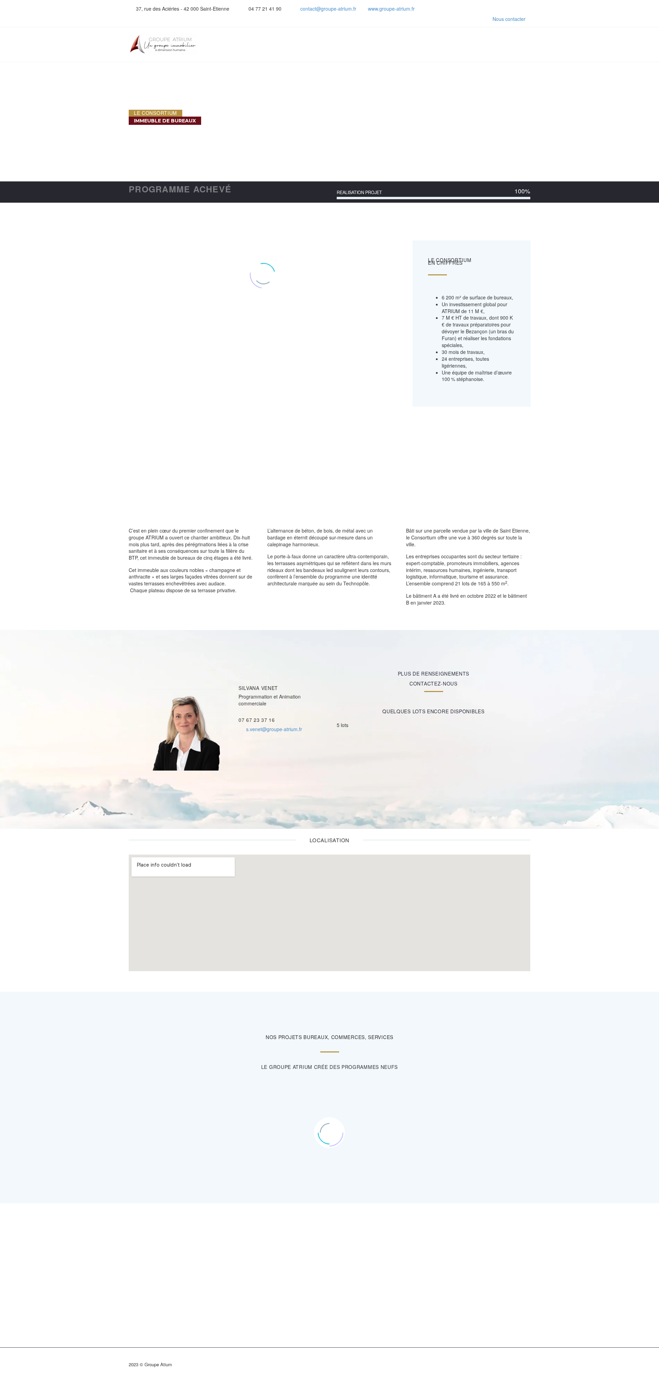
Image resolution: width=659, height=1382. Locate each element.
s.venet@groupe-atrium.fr (274, 729)
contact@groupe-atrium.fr (328, 8)
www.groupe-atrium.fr (391, 8)
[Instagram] (463, 8)
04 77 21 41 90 (264, 8)
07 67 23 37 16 (257, 719)
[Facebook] (442, 8)
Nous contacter (509, 18)
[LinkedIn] (452, 8)
